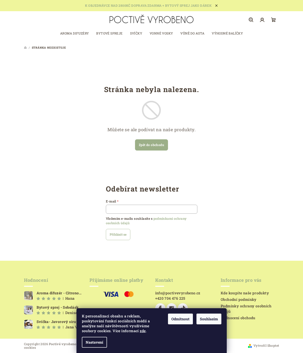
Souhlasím (209, 318)
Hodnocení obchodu (238, 317)
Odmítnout (180, 318)
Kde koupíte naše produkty (245, 293)
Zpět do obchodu (151, 145)
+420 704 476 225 (170, 298)
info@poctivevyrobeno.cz (177, 293)
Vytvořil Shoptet (266, 345)
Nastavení (94, 342)
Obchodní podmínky (239, 299)
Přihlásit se (118, 234)
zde (143, 330)
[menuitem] (75, 33)
